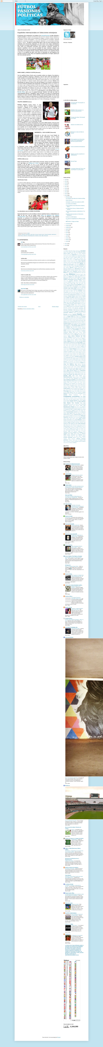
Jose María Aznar (70, 347)
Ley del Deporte (71, 356)
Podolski (83, 392)
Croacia (83, 296)
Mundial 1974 (82, 373)
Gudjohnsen (66, 332)
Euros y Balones (68, 545)
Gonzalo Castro (41, 234)
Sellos (74, 417)
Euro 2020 (76, 316)
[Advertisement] (38, 302)
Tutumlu (84, 432)
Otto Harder (72, 384)
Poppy (72, 393)
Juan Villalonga (82, 347)
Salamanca (83, 411)
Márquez (78, 366)
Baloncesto (66, 268)
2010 (66, 245)
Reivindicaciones (67, 406)
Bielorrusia (78, 274)
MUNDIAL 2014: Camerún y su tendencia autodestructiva (77, 110)
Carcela (36, 234)
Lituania (77, 357)
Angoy (77, 258)
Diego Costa (74, 302)
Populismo (76, 393)
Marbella (65, 366)
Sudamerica (79, 426)
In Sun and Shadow (69, 637)
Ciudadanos (75, 289)
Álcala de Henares (78, 253)
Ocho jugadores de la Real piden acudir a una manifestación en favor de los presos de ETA (77, 140)
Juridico (75, 350)
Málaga (65, 364)
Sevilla (80, 418)
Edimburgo (83, 304)
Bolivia (81, 275)
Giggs (72, 327)
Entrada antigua (55, 306)
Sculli (73, 415)
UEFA (72, 433)
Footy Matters (68, 875)
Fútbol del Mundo (67, 324)
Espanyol (74, 314)
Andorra (75, 257)
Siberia (73, 419)
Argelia (79, 261)
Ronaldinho (69, 410)
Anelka (79, 257)
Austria (72, 264)
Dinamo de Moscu (70, 303)
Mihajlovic (83, 369)
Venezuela (46, 235)
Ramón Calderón (67, 401)
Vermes (74, 437)
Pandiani (73, 387)
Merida (70, 369)
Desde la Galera (68, 574)
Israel (78, 342)
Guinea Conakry (78, 332)
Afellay (77, 252)
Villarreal (78, 438)
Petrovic (81, 391)
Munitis (77, 375)
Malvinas (79, 364)
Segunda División (77, 415)
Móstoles (83, 371)
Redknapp (70, 405)
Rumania (68, 411)
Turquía (80, 432)
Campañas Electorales (73, 280)
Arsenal (81, 262)
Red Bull (80, 404)
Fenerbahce (70, 319)
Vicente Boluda (79, 437)
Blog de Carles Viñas (69, 893)
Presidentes (76, 394)
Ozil (81, 384)
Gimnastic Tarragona (81, 327)
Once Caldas (79, 382)
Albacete (65, 253)
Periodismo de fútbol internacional (72, 463)
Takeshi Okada (66, 428)
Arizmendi (72, 262)
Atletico (65, 264)
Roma (84, 409)
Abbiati (74, 250)
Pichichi (84, 391)
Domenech (66, 304)
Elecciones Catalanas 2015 (80, 306)
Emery (67, 311)
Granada (80, 329)
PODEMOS (80, 392)
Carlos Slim (78, 283)
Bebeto (71, 271)
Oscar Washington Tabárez (80, 383)
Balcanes (72, 267)
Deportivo (75, 301)
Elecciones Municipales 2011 (79, 308)
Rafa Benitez (80, 400)
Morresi (81, 371)
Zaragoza (83, 441)
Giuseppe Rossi (78, 328)
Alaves (84, 252)
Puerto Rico (68, 399)
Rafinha (84, 400)
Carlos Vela (83, 283)
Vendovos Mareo (68, 596)
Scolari (71, 415)
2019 (66, 184)
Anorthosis (81, 258)
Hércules (76, 334)
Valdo (43, 235)
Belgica (65, 272)
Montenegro (77, 371)
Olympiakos (80, 380)
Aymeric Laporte (72, 266)
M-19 (69, 362)
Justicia (84, 350)
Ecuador (79, 304)
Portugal (65, 394)
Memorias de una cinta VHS (71, 534)
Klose (80, 352)
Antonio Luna (72, 259)
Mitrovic (78, 370)
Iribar (81, 341)
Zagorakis (77, 441)
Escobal (84, 312)
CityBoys (65, 289)
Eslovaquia (70, 314)
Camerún (80, 279)
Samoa (74, 413)
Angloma (70, 258)
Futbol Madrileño (74, 324)
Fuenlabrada (83, 323)
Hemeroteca (69, 334)
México (77, 369)
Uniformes (83, 433)
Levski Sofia (66, 356)
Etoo (81, 315)
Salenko (65, 413)
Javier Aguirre (82, 343)
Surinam (84, 427)
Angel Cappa (83, 257)
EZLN (74, 318)
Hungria (83, 338)
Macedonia (78, 362)
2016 (66, 188)
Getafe (79, 325)
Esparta (84, 314)
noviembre (68, 223)
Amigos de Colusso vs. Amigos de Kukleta (74, 838)
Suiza (40, 235)
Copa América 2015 (81, 292)
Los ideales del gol (69, 884)
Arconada (68, 261)
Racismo (75, 400)
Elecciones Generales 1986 (80, 307)
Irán (77, 341)
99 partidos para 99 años (69, 868)
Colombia (80, 290)
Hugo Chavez (72, 338)
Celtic (70, 285)
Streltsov (71, 426)
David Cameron (73, 299)
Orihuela (65, 383)
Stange (80, 424)
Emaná (65, 311)
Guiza (69, 333)
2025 (66, 179)
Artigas (65, 263)
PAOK (76, 387)
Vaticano (80, 436)
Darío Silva (65, 299)
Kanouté (74, 351)
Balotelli (69, 268)
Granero (84, 329)
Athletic (81, 263)
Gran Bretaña (76, 329)
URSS (65, 434)
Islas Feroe (75, 342)
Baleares (75, 267)
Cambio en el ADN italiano (71, 216)
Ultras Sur (79, 433)
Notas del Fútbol (68, 495)
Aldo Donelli (69, 254)
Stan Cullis (70, 424)
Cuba (64, 298)
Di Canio (82, 301)
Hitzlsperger (66, 337)
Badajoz (67, 267)
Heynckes (83, 334)
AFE (74, 252)
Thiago (77, 429)
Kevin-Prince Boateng (71, 352)
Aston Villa (74, 263)
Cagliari (81, 278)
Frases (72, 323)
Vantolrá (69, 436)
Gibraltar (68, 327)
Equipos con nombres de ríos (77, 124)
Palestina (72, 385)
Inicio (39, 306)
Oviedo (79, 384)
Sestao (77, 418)
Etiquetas (78, 315)
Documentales (82, 303)
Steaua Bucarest (67, 426)
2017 (66, 186)
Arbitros (65, 261)
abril (67, 236)
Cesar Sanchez (75, 285)
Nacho (84, 375)
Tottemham (66, 432)
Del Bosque (82, 299)
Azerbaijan (77, 266)
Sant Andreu (71, 414)
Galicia (67, 325)
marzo (67, 237)
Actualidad (82, 250)
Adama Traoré (66, 252)
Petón (78, 391)
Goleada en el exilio (75, 904)
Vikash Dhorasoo (71, 438)
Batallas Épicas (68, 607)
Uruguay (68, 434)
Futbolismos (67, 934)
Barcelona (77, 268)
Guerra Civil (71, 332)
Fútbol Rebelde (68, 504)
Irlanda (84, 341)
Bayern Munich (66, 271)
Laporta (80, 353)
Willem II (65, 441)
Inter (73, 341)
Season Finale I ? (74, 925)
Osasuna (73, 383)
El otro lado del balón (69, 524)
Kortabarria (83, 352)
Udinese (68, 433)
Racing (71, 400)
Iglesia (76, 339)
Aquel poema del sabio (75, 628)
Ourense (75, 384)
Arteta (84, 262)
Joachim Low (66, 346)
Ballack (84, 267)
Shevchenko (69, 419)
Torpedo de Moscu (81, 431)
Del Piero (67, 301)
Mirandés (71, 370)
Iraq (79, 341)
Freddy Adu (76, 323)
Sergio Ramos (72, 418)
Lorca (65, 360)
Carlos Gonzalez (67, 283)
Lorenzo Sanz (68, 360)
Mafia (84, 362)
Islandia (71, 342)
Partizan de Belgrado (74, 388)
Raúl (77, 401)
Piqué (68, 392)
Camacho (75, 279)
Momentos (82, 370)
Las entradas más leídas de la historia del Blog (75, 198)
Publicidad (71, 397)
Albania (68, 253)
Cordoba (83, 293)
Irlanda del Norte (67, 342)
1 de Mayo (66, 250)
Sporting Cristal (82, 422)
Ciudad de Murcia (70, 289)
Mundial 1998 (71, 374)
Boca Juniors (74, 275)
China (72, 288)
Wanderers (67, 785)
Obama (65, 380)
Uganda (75, 433)
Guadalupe (83, 330)
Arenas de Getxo (74, 261)
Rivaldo (66, 409)
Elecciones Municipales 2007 (69, 308)
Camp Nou (66, 280)
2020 (66, 183)
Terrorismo (73, 429)
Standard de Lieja (76, 424)
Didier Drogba (69, 302)
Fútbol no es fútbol (69, 924)
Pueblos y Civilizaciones (78, 397)
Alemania (23, 234)
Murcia (80, 375)
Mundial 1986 (66, 374)
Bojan (79, 275)
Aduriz (70, 252)
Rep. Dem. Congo (78, 406)
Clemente (83, 289)
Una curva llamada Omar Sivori (71, 820)
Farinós (77, 318)
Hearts (75, 333)
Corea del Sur (73, 294)
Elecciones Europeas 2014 (69, 307)
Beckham (75, 271)
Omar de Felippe (73, 382)
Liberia (84, 356)
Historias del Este (80, 336)
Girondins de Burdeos (70, 328)
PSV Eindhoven (66, 397)
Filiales (74, 320)
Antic (84, 258)
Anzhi (76, 259)
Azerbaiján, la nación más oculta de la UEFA (75, 202)
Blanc (68, 275)
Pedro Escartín (68, 389)
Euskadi (83, 316)
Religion (73, 406)
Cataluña (79, 284)
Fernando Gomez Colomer (77, 319)
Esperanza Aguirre (67, 315)
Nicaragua (83, 378)
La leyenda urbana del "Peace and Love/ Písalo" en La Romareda (78, 169)
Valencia (80, 434)
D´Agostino (68, 298)
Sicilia (76, 419)
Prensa (70, 394)
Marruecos (26, 235)
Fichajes (68, 320)
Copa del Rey (72, 293)
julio (67, 230)
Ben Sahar (69, 272)
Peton (76, 391)
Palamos (83, 384)
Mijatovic (65, 370)
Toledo (69, 431)
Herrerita (80, 334)
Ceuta (80, 285)
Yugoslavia (73, 441)
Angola (74, 258)
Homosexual (74, 337)
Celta (68, 285)
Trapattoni (75, 432)
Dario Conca (83, 298)
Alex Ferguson (79, 254)
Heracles (72, 334)
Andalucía (72, 257)
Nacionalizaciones (31, 235)
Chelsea (75, 287)
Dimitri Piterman (69, 200)
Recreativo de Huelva (74, 404)
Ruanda (76, 410)
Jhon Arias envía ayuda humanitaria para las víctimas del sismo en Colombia (77, 506)
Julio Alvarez (54, 234)
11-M (69, 250)
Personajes (66, 391)
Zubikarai (74, 442)
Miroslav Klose (21, 92)
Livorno (84, 357)
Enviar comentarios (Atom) (28, 308)
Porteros (83, 393)
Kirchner (77, 352)
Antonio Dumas (66, 259)
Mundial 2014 (67, 375)
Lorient (72, 360)
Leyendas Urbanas (79, 356)
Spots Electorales (81, 423)
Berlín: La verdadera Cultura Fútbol (71, 566)
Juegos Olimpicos (73, 348)
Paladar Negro (68, 485)
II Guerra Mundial (81, 339)
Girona (65, 328)
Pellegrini (75, 389)
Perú (70, 391)
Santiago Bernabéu (77, 414)
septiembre (68, 227)
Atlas (84, 263)
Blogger (58, 1037)
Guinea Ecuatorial (48, 234)
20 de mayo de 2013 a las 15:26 (27, 284)
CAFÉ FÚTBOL (68, 474)
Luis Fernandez (70, 361)
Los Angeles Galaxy (77, 360)
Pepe (84, 389)
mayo (67, 234)
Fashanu (83, 318)
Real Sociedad (75, 402)
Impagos (65, 341)
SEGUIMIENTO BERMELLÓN (71, 627)
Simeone (83, 419)
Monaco (65, 371)
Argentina (83, 261)
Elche (71, 306)
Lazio (83, 353)
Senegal (80, 417)
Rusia (72, 411)
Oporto (84, 382)
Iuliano (65, 343)
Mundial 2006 (82, 374)
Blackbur (65, 275)
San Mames (78, 413)
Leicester (70, 355)
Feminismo (66, 319)
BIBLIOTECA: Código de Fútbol (72, 221)
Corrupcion (78, 294)
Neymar (79, 378)
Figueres (71, 320)
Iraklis (75, 341)
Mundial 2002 (77, 374)
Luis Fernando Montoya (78, 361)
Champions (83, 285)
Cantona (69, 282)
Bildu (84, 274)
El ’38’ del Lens (68, 517)
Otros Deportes (66, 384)
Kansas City (78, 351)
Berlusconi (76, 272)
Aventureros (81, 264)
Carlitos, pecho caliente (69, 860)
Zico (68, 442)
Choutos (78, 288)
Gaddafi (79, 324)
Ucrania (65, 433)
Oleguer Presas (74, 380)
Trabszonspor (70, 432)
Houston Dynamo (67, 338)
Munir (73, 375)
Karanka (83, 351)
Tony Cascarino (74, 431)
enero (67, 241)
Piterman (71, 392)
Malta (76, 364)
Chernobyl (79, 287)
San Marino (83, 413)
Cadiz (78, 278)
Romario (65, 410)
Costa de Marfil (82, 294)
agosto (67, 229)
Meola (68, 369)
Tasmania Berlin (76, 428)
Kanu (81, 351)
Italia (81, 342)
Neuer (72, 378)
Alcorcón (83, 253)
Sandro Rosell (66, 414)
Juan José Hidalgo (76, 347)
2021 (66, 181)
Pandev (69, 387)
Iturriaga (84, 342)
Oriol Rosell (69, 383)
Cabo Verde (32, 234)
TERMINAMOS (74, 839)
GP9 (22, 242)
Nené (70, 378)
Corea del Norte (66, 294)
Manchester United (73, 365)
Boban (70, 275)
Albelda (72, 253)
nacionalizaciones (45, 35)
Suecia (66, 427)
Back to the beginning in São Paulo (71, 777)
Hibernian (65, 336)
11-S (71, 250)
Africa (79, 252)
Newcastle (76, 378)
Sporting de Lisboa (74, 423)
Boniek (84, 275)
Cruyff (65, 297)
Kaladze (70, 351)
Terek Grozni (68, 429)
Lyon (67, 362)
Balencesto (80, 267)
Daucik (69, 299)
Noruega (80, 379)
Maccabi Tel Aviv (73, 362)
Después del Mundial (75, 525)
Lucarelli (82, 360)
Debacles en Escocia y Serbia (77, 475)
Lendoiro (74, 355)
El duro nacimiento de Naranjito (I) (78, 146)
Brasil (70, 276)
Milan (68, 370)
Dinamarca (79, 302)
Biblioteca (72, 274)
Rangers (71, 401)
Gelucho (73, 829)
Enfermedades (71, 311)
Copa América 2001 (74, 292)
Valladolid (65, 436)
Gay (73, 325)
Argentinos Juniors (67, 262)
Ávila (67, 266)
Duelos (72, 304)
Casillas (68, 284)
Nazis (84, 377)
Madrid (81, 362)
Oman (68, 382)
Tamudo (71, 428)
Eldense (73, 306)
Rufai (79, 410)
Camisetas (83, 279)
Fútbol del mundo (68, 903)
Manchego (83, 364)
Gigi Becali (75, 327)
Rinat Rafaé (23, 288)
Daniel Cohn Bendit (73, 298)
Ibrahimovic (72, 339)
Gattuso (70, 325)
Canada (80, 280)
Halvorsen (72, 333)
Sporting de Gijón (67, 423)
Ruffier (82, 410)
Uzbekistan (73, 434)
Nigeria (65, 379)
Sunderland (73, 427)
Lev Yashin (80, 355)
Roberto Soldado (77, 409)
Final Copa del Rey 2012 (80, 320)
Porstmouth (80, 393)
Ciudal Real (80, 289)
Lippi (71, 357)
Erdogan (75, 312)
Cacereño (75, 278)
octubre (67, 225)
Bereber (72, 272)
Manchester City (67, 365)
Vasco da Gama (74, 436)
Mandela (79, 365)
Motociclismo (66, 373)
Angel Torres (66, 258)
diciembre (68, 196)
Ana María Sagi (67, 257)
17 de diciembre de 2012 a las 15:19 (28, 254)
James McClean (75, 343)
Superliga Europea (78, 427)
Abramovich (78, 250)
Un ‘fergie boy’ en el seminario (77, 935)
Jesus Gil (83, 345)
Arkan (75, 262)
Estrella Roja (72, 315)
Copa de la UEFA (67, 293)
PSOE (84, 396)
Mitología (75, 370)
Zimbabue (71, 442)
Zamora (80, 441)
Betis (67, 274)
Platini (74, 392)
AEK (72, 252)
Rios (64, 409)
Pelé (73, 389)
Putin (72, 399)
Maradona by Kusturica (75, 465)
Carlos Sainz (72, 283)
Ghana (81, 325)
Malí (68, 364)
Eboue (76, 304)
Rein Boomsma (76, 405)
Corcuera (80, 293)
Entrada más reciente (22, 306)
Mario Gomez (20, 235)
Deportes (71, 301)
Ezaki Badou (71, 318)
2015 (66, 190)
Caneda (84, 280)
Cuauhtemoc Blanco (81, 297)
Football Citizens (68, 618)
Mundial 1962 (77, 373)
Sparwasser (77, 422)
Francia (65, 323)
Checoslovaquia (71, 287)
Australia (68, 264)
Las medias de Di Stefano (71, 203)
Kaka (68, 351)
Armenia (78, 262)
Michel (80, 369)
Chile (69, 288)
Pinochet (65, 392)
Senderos (37, 235)
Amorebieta (28, 234)
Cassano (72, 284)
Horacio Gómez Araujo (81, 337)
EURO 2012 (70, 316)
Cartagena (65, 284)
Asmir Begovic (69, 263)
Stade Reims (66, 424)
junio (67, 232)
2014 (66, 191)
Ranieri (75, 401)
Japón (79, 343)
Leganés (67, 355)
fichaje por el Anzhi (34, 163)
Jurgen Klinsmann (70, 350)
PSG (81, 396)
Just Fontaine (79, 350)
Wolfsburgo (69, 441)
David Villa (77, 299)
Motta (69, 373)
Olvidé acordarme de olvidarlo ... (72, 867)
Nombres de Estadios (71, 379)
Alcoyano (65, 254)
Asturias (77, 263)
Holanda (70, 337)
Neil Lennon (66, 378)
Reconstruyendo (67, 404)
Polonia (65, 393)
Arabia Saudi (83, 259)
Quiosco (74, 399)
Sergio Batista (66, 418)
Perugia (72, 391)
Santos (82, 414)
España (79, 314)
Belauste (83, 271)
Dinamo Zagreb (77, 303)
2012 (66, 195)
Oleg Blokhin (69, 380)
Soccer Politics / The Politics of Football (73, 556)
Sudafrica (75, 426)
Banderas (73, 268)
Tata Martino (81, 428)
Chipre (75, 288)
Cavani (83, 284)
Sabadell (75, 411)
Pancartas (65, 387)
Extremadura (66, 318)
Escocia (65, 314)
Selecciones (70, 417)
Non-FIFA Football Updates (71, 913)
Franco (69, 323)
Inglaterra (69, 341)
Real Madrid (67, 402)
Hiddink (69, 336)
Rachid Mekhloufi (67, 400)
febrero (67, 239)
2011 (66, 243)
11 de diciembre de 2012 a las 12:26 (28, 246)
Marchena (69, 366)
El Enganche (68, 565)
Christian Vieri (82, 288)
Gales (65, 325)
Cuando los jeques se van (72, 297)
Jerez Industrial (71, 345)
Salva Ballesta (69, 413)
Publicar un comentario (24, 297)
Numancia (83, 379)
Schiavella (67, 415)
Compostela (66, 292)
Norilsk (77, 379)
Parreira (84, 387)
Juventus (65, 351)
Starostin (83, 424)
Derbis (79, 301)
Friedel (79, 323)
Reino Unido (82, 405)
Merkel (74, 369)
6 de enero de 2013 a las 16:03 (27, 270)
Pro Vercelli (83, 394)
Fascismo (80, 318)
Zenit (66, 442)
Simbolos (79, 419)
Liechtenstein (68, 357)
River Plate (70, 409)
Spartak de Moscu (71, 422)
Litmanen (74, 357)
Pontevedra (69, 393)
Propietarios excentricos (72, 396)
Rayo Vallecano (82, 401)
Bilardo (82, 274)
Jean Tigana (66, 345)
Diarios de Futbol (68, 516)
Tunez (78, 432)
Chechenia (65, 287)
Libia (64, 357)
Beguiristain (80, 271)
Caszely (75, 284)
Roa (73, 409)
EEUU (68, 306)
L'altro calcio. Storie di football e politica (73, 585)
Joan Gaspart (71, 346)
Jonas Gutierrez (77, 346)
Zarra (64, 442)
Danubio (78, 298)
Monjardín (73, 371)
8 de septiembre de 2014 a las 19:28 (28, 294)
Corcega (77, 293)
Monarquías (69, 371)
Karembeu (65, 352)
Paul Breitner (80, 388)
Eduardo (65, 306)
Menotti (65, 369)
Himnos (73, 336)
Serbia (84, 417)
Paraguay (80, 387)
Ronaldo (73, 410)
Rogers (82, 409)
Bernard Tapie (74, 161)
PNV (77, 392)
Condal (69, 292)
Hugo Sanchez (78, 338)
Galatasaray (83, 324)
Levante (83, 355)
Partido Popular (67, 388)
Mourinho (72, 373)
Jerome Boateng (78, 345)
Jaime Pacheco (69, 343)
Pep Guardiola (80, 389)
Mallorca (72, 364)
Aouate (79, 259)
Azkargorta (81, 266)
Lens (77, 355)
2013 (66, 193)
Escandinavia (79, 312)
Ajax (82, 252)
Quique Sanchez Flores (81, 399)
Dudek (69, 304)
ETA (76, 315)
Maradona (83, 365)
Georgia (75, 325)
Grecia (65, 330)
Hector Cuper (79, 333)
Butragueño (66, 278)
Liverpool (80, 357)
